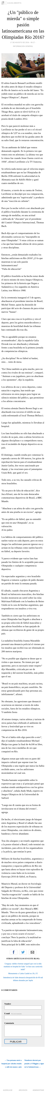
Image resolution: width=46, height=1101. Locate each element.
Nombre (7, 1004)
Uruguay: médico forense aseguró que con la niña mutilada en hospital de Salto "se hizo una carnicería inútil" (23, 966)
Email (32, 952)
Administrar (38, 1090)
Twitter (23, 952)
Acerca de (7, 1090)
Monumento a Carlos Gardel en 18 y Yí (23, 973)
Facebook (13, 952)
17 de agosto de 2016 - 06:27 (22, 42)
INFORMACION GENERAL (23, 46)
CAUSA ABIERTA (14, 3)
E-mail (13, 1013)
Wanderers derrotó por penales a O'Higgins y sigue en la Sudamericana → (34, 1063)
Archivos (23, 1090)
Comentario (9, 1023)
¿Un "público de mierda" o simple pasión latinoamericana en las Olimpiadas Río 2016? (23, 25)
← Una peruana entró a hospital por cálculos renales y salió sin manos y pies (12, 1063)
